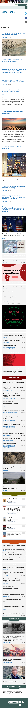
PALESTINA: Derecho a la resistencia (14, 331)
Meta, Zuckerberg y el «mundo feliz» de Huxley (13, 417)
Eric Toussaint (5, 695)
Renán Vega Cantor (5, 561)
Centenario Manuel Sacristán (14, 352)
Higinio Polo (5, 262)
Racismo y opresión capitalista (14, 450)
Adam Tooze (4, 37)
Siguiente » (4, 238)
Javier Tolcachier (6, 405)
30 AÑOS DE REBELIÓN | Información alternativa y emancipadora (14, 256)
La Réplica (14, 564)
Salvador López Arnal (6, 374)
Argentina (8, 427)
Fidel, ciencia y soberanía (9, 297)
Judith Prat (5, 490)
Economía (11, 384)
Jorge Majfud (4, 550)
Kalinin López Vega (6, 298)
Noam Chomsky (14, 665)
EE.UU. (11, 390)
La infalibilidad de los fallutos (10, 403)
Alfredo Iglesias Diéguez (7, 642)
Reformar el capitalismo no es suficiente (13, 382)
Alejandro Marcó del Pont (6, 546)
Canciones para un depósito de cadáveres (13, 261)
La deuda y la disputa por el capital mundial (13, 545)
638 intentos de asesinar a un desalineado (13, 549)
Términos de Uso (6, 700)
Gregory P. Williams (6, 390)
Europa (8, 435)
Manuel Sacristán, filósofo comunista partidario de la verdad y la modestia (12, 372)
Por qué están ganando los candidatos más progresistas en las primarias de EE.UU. (13, 553)
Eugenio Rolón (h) (6, 426)
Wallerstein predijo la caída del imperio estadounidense (13, 388)
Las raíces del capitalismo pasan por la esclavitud (13, 467)
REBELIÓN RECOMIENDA (14, 377)
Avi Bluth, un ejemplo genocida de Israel (13, 410)
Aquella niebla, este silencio (10, 488)
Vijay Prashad (5, 470)
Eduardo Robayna (6, 398)
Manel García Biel (6, 412)
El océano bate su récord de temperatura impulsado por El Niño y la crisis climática (13, 395)
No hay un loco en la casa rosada (11, 292)
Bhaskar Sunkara (6, 384)
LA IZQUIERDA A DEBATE (14, 618)
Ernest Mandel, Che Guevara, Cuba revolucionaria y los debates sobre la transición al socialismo (12, 692)
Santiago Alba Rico (6, 683)
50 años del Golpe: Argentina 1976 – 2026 (13, 424)
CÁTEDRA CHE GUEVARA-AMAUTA (14, 686)
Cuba (9, 447)
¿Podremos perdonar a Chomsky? (11, 681)
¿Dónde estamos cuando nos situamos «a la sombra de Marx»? (13, 639)
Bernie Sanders (5, 555)
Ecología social (12, 398)
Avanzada (16, 4)
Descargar (24, 507)
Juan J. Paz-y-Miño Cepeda (7, 662)
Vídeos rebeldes (14, 427)
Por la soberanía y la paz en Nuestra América (14, 282)
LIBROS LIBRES (14, 492)
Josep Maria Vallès (6, 420)
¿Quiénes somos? (13, 702)
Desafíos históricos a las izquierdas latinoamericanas (12, 659)
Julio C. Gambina (6, 293)
